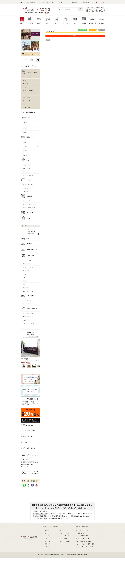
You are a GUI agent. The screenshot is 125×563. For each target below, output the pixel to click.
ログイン (101, 29)
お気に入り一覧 (82, 29)
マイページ (93, 29)
